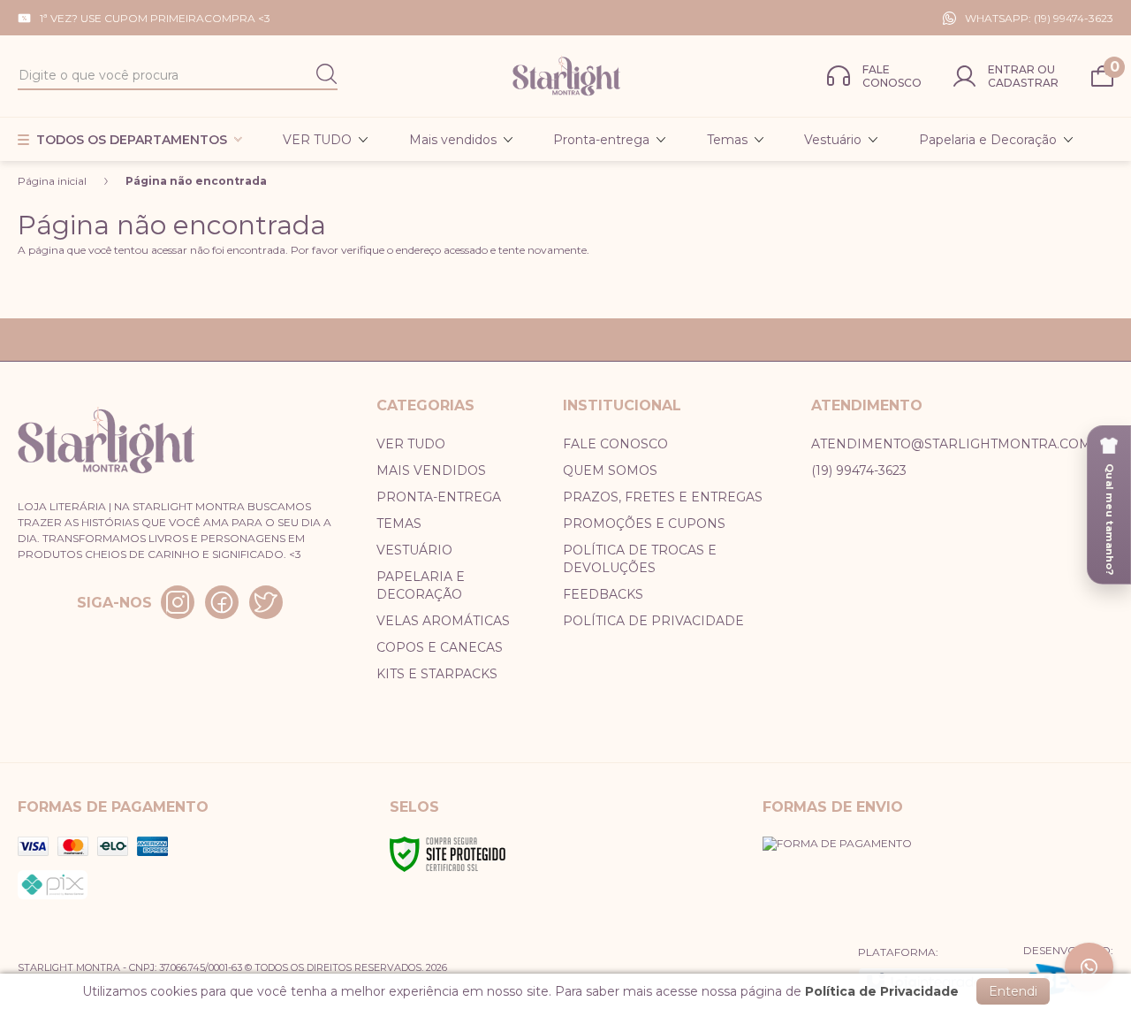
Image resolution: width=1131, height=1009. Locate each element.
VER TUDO (410, 444)
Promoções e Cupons (644, 523)
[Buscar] (327, 75)
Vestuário (414, 550)
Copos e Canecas (439, 647)
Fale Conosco (615, 444)
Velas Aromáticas (443, 621)
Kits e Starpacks (436, 674)
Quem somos (610, 470)
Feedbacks (603, 594)
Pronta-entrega (438, 497)
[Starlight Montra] (565, 76)
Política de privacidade (653, 621)
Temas (398, 523)
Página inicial (52, 180)
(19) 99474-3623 (859, 470)
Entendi (1013, 991)
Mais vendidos (431, 470)
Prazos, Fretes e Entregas (663, 497)
